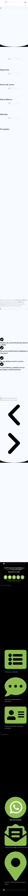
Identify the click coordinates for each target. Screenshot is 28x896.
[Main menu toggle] (25, 2)
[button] (14, 415)
